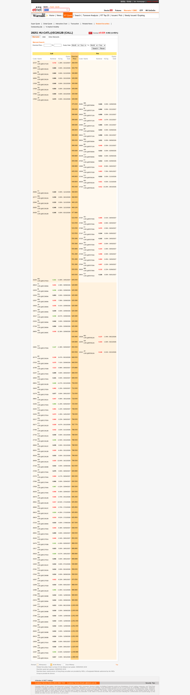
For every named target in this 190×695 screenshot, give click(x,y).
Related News (87, 24)
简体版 (129, 1)
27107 (81, 233)
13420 (35, 564)
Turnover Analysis (90, 15)
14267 (35, 579)
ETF (141, 10)
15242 (35, 409)
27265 (81, 223)
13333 (35, 295)
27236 (35, 610)
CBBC (44, 37)
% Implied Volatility (52, 27)
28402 (35, 631)
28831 (35, 383)
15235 (35, 280)
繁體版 (123, 1)
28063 (35, 445)
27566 (35, 481)
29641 (81, 274)
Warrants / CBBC (130, 10)
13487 (35, 605)
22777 (35, 197)
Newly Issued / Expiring (135, 15)
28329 (35, 455)
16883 (35, 73)
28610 (35, 512)
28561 (35, 502)
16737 (35, 63)
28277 (35, 424)
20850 (81, 145)
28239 (35, 528)
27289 (81, 259)
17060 (35, 94)
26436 (35, 212)
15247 (35, 373)
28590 (35, 507)
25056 (35, 192)
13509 (35, 641)
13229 (35, 290)
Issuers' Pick (116, 15)
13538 (81, 336)
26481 (81, 104)
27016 (35, 362)
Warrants (35, 37)
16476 (35, 543)
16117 (35, 316)
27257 (81, 218)
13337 (35, 300)
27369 (81, 228)
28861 (35, 398)
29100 (35, 538)
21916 (35, 321)
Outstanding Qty (36, 27)
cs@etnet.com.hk (90, 683)
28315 (81, 243)
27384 (35, 615)
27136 (35, 326)
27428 (35, 621)
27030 (81, 161)
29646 (35, 657)
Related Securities (102, 24)
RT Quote (68, 15)
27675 (35, 600)
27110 (81, 187)
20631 (81, 135)
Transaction (75, 24)
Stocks (106, 10)
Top (117, 664)
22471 (81, 119)
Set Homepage (139, 1)
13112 (81, 352)
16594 (35, 378)
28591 (35, 533)
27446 (35, 429)
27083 (81, 249)
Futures (118, 10)
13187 (35, 652)
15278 (35, 393)
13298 (35, 584)
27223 (81, 238)
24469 (81, 125)
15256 (35, 404)
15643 (35, 388)
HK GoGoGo (150, 10)
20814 (81, 109)
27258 (35, 471)
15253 (35, 414)
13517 (35, 548)
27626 (35, 626)
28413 (35, 636)
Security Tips (150, 683)
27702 (35, 435)
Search (78, 15)
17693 (35, 99)
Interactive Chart (61, 24)
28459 (35, 460)
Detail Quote (47, 24)
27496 (35, 595)
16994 (35, 78)
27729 (35, 440)
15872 (35, 311)
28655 (35, 331)
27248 (81, 254)
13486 (35, 590)
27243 (81, 176)
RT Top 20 (104, 15)
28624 (35, 517)
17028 (35, 83)
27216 (35, 522)
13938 (81, 171)
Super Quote (54, 7)
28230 (35, 491)
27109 (35, 466)
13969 (81, 166)
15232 (35, 559)
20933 (81, 114)
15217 (35, 419)
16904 (35, 68)
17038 (35, 88)
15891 (35, 347)
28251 (35, 450)
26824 (81, 140)
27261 (35, 569)
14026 (35, 305)
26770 (35, 357)
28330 (81, 181)
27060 (81, 130)
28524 (35, 285)
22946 (35, 202)
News (59, 15)
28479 (35, 497)
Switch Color (151, 1)
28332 (81, 269)
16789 (35, 367)
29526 (35, 553)
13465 (35, 646)
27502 (35, 574)
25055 (35, 207)
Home (51, 15)
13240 (81, 342)
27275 (35, 476)
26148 (81, 156)
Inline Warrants (54, 37)
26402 (81, 150)
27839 (35, 486)
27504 (81, 264)
